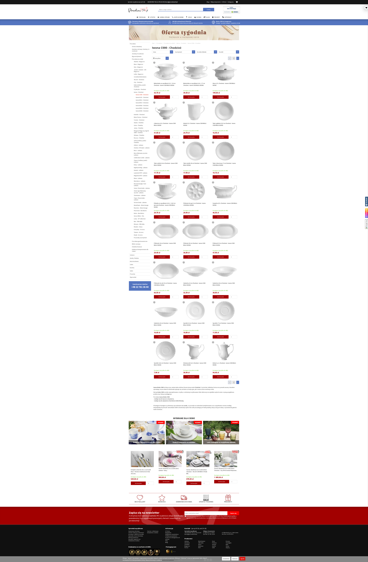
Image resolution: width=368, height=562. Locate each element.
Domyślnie (157, 58)
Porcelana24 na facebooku (366, 201)
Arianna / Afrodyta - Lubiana (142, 148)
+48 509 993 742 (151, 2)
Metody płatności (133, 537)
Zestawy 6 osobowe (138, 54)
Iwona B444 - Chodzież (142, 111)
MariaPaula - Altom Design (141, 205)
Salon (208, 17)
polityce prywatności (168, 560)
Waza (199, 544)
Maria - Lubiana (138, 178)
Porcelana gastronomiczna (139, 241)
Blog (208, 2)
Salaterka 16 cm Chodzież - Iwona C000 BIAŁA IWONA (165, 324)
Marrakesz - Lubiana (139, 181)
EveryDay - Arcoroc (139, 229)
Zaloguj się (230, 2)
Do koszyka (162, 97)
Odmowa (234, 559)
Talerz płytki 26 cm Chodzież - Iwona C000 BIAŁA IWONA (195, 164)
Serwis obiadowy (137, 46)
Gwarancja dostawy (134, 531)
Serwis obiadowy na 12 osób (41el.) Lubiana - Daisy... (169, 469)
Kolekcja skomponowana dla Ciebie (140, 250)
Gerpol (214, 544)
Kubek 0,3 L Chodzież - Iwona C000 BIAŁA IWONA (194, 124)
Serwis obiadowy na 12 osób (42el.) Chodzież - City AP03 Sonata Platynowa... (225, 469)
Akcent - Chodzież (139, 79)
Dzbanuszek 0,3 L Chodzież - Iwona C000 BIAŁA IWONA (194, 364)
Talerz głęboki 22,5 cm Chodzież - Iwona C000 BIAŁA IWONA (224, 124)
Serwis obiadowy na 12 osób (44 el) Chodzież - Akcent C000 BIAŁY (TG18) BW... (196, 471)
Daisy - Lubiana (138, 165)
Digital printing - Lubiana (140, 167)
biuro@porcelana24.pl (171, 2)
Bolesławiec (201, 541)
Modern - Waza (138, 227)
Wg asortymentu (136, 56)
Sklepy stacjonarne (215, 2)
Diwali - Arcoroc (138, 235)
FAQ (166, 541)
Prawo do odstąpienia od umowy (172, 538)
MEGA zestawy (136, 244)
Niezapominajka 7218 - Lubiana (140, 184)
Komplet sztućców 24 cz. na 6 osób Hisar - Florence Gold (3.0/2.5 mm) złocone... (141, 471)
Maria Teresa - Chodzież (140, 117)
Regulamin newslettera (172, 534)
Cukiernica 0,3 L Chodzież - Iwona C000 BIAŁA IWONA (165, 124)
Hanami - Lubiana (138, 170)
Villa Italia (200, 543)
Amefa (214, 546)
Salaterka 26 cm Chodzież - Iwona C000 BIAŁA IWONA (224, 284)
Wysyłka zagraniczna (134, 539)
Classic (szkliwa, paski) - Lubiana (141, 161)
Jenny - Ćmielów (138, 128)
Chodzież (187, 543)
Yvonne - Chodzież (139, 120)
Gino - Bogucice (138, 67)
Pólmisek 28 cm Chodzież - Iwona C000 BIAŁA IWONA (194, 244)
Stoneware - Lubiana (139, 195)
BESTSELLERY (140, 502)
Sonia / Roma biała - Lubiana (142, 188)
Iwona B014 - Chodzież (142, 103)
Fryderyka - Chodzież (140, 89)
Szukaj (208, 9)
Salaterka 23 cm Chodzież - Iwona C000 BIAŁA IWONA (194, 284)
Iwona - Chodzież (138, 92)
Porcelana (142, 17)
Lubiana (186, 541)
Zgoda (242, 559)
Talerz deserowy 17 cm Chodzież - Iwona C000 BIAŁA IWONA (224, 164)
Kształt (221, 52)
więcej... (228, 547)
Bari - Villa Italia (138, 221)
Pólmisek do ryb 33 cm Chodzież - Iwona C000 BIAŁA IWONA (165, 284)
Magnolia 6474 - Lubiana (140, 175)
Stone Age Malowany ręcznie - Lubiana (140, 191)
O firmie (224, 2)
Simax (227, 546)
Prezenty (217, 17)
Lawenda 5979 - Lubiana (140, 173)
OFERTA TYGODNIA (206, 502)
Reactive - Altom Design (140, 208)
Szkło (190, 17)
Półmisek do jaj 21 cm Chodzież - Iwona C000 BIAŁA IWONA (194, 204)
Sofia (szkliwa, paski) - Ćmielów (140, 141)
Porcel (186, 547)
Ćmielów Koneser (137, 247)
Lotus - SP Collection (140, 219)
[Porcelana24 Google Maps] (366, 224)
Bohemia (200, 546)
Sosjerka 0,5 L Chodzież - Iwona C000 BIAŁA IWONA (225, 204)
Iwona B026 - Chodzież (142, 105)
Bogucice (187, 546)
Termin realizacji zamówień (136, 533)
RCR (199, 547)
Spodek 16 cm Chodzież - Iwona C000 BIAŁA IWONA (193, 324)
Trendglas (228, 543)
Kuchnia (198, 17)
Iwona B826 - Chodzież (142, 108)
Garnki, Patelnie (165, 17)
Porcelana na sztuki (137, 59)
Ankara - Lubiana (138, 145)
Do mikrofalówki (201, 52)
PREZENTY (228, 502)
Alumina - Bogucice (139, 61)
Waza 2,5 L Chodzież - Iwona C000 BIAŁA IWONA (224, 84)
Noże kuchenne (179, 17)
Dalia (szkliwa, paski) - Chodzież (140, 86)
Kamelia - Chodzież (139, 114)
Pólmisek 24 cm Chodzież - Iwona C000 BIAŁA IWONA (165, 244)
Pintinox (214, 543)
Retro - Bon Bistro (139, 213)
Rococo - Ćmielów (139, 138)
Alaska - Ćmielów (138, 123)
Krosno (228, 541)
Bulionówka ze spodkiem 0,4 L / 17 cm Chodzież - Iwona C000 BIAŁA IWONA (194, 84)
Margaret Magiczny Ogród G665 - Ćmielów (141, 131)
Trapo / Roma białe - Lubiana (139, 199)
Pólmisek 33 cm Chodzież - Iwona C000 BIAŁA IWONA (224, 244)
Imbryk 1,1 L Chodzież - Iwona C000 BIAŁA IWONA (224, 364)
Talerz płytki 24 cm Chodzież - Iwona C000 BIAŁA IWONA (165, 164)
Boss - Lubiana (138, 150)
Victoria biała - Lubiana (140, 202)
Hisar (213, 541)
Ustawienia (226, 559)
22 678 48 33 (229, 534)
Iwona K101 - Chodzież (142, 97)
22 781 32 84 (211, 534)
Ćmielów (186, 544)
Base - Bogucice (138, 64)
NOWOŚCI (162, 502)
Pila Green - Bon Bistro (140, 210)
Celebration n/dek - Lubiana (142, 158)
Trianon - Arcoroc (139, 232)
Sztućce (152, 17)
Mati (227, 544)
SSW (213, 547)
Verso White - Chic (139, 216)
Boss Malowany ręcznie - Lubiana (141, 154)
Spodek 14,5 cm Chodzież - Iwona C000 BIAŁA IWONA (165, 364)
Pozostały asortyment (140, 238)
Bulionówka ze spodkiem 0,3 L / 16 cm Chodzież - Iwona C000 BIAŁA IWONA (164, 84)
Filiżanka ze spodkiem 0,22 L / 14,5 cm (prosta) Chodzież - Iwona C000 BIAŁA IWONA (164, 205)
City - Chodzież (138, 82)
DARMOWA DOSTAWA (184, 502)
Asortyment (178, 52)
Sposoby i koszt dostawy (135, 536)
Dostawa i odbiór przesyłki (136, 534)
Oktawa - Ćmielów (139, 135)
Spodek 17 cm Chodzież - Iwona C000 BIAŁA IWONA (223, 324)
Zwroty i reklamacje (152, 531)
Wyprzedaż (227, 17)
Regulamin (168, 533)
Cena (154, 52)
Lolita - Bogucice (138, 74)
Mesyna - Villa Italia (139, 224)
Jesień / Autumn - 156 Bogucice (140, 70)
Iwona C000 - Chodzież (142, 95)
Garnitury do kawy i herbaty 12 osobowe (140, 50)
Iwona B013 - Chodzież (142, 100)
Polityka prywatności (171, 536)
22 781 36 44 (160, 2)
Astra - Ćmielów (138, 125)
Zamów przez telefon (139, 285)
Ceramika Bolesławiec (140, 77)
